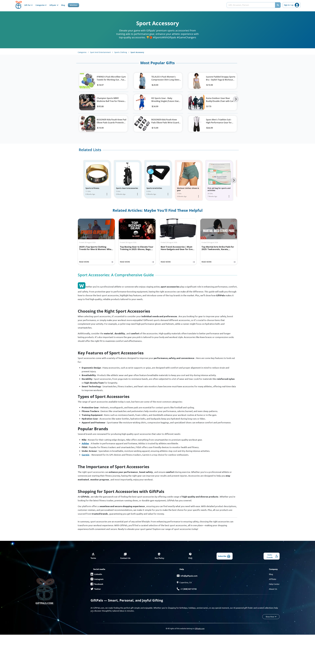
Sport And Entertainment (101, 52)
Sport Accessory (137, 52)
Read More (97, 261)
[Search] (278, 5)
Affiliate (272, 579)
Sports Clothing (121, 52)
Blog (63, 5)
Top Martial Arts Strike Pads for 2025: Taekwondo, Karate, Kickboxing (218, 249)
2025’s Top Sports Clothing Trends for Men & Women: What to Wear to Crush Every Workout (96, 249)
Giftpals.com (200, 628)
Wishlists (73, 5)
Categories (83, 52)
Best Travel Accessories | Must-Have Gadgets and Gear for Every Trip (178, 249)
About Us (273, 589)
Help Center (274, 584)
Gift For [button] (27, 5)
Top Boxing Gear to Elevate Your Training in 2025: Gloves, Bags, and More (136, 249)
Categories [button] (40, 5)
